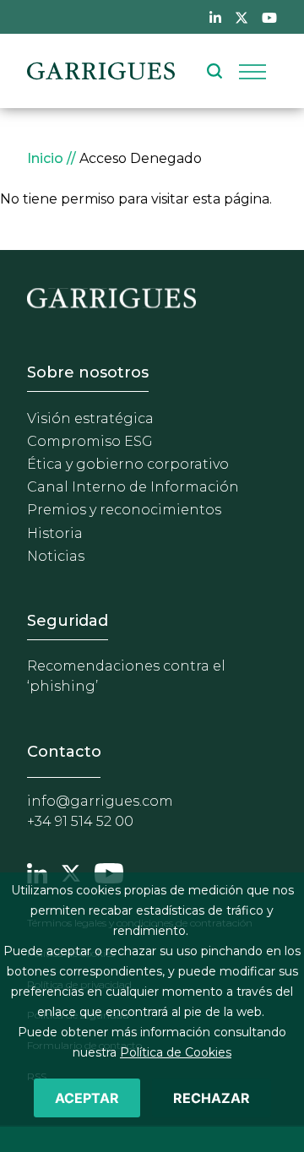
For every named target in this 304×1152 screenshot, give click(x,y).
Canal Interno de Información (133, 487)
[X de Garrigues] (241, 17)
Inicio (45, 158)
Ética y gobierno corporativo (128, 464)
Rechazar (211, 1098)
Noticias (55, 556)
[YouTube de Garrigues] (269, 17)
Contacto (64, 751)
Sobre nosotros (88, 372)
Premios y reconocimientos (124, 510)
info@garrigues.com (100, 801)
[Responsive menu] (252, 71)
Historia (55, 533)
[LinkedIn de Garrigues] (215, 17)
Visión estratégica (90, 418)
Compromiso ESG (90, 441)
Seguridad (67, 620)
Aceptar (87, 1098)
